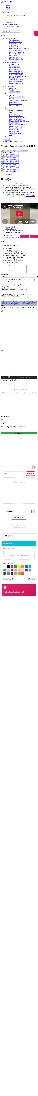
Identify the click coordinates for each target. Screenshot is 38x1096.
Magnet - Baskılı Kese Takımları (19, 121)
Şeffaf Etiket (13, 102)
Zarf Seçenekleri (6, 245)
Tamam (31, 579)
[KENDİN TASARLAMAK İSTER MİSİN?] (36, 33)
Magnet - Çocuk (14, 66)
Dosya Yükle (6, 287)
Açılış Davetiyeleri (14, 57)
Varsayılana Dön (9, 579)
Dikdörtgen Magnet (15, 67)
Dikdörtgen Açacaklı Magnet (17, 76)
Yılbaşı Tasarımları (15, 133)
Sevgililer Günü (14, 129)
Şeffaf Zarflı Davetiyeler (16, 47)
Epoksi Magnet (13, 69)
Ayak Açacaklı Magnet (16, 73)
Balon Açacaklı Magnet (16, 74)
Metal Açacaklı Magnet (16, 78)
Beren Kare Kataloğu (15, 42)
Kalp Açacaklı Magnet (15, 81)
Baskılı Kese (13, 114)
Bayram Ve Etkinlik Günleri (17, 117)
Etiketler (11, 98)
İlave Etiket (4, 274)
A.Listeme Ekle (5, 296)
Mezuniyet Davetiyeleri (16, 59)
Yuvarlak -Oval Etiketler (16, 97)
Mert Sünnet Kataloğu (15, 50)
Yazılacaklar (4, 273)
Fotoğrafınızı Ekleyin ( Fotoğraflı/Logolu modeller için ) (18, 285)
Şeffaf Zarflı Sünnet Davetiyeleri (19, 49)
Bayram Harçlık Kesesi (16, 116)
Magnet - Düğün (14, 64)
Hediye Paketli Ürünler (16, 126)
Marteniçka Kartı (14, 123)
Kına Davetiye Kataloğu (16, 52)
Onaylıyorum (19, 433)
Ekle (10, 536)
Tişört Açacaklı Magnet (16, 80)
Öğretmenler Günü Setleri (17, 124)
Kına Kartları (13, 55)
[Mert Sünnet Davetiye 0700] (15, 151)
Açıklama (8, 174)
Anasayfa (8, 140)
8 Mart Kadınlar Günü (16, 111)
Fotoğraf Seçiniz (7, 380)
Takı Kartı (12, 90)
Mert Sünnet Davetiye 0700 (13, 141)
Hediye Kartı (13, 88)
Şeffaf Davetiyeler (14, 45)
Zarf (10, 135)
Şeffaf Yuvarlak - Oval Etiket (18, 100)
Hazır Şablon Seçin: (8, 548)
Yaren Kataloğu (14, 40)
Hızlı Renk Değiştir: (8, 563)
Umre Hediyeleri (14, 131)
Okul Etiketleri (13, 105)
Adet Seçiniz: (5, 289)
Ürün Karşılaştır (15, 296)
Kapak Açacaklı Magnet (16, 83)
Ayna (10, 112)
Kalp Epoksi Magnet (15, 71)
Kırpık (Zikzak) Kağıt (15, 119)
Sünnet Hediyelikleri (15, 128)
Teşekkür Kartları (14, 92)
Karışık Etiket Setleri (15, 104)
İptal (6, 536)
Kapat (3, 423)
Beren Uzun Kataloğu (15, 43)
